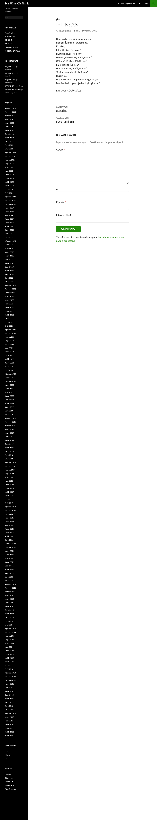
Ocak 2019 (9, 444)
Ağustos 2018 (10, 462)
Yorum (60, 150)
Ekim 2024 (9, 189)
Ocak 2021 (9, 355)
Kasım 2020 (9, 363)
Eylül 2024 (9, 193)
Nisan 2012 (9, 717)
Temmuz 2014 (10, 632)
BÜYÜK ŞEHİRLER (65, 120)
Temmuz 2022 (10, 289)
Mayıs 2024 (9, 208)
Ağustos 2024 (10, 197)
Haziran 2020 (10, 381)
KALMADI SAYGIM (12, 90)
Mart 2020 (9, 392)
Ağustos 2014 (10, 628)
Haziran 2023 (10, 248)
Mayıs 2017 (9, 518)
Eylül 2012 (9, 710)
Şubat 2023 (9, 263)
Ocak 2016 (9, 566)
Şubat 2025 (9, 175)
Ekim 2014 (9, 621)
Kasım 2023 (9, 230)
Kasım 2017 (9, 496)
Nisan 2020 (9, 389)
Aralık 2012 (9, 699)
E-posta (61, 202)
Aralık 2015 (9, 569)
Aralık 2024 (9, 182)
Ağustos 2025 (10, 152)
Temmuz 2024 (10, 200)
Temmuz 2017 (10, 510)
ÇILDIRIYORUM (11, 47)
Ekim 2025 (9, 145)
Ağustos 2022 (10, 285)
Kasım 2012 (9, 702)
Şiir (58, 20)
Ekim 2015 (9, 577)
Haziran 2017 (10, 514)
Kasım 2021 (9, 319)
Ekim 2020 (9, 366)
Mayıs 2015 (9, 595)
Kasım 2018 (9, 451)
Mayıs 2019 (9, 429)
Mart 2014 (9, 647)
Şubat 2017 (9, 529)
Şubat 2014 (9, 651)
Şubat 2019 (9, 440)
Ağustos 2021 (10, 330)
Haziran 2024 (10, 204)
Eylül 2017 (9, 503)
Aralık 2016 (9, 536)
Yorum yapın (90, 31)
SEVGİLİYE (62, 109)
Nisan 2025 (9, 167)
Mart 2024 (9, 215)
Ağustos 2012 (10, 713)
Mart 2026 (9, 127)
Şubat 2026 (9, 130)
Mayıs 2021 (9, 341)
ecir (78, 31)
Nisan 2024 (9, 211)
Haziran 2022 (10, 293)
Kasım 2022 (9, 274)
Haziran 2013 (10, 680)
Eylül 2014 (9, 625)
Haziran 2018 (10, 470)
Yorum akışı (9, 785)
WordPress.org (10, 789)
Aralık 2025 (9, 138)
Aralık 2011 (9, 732)
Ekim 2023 (9, 234)
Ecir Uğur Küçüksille (17, 3)
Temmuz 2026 (10, 112)
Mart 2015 (9, 603)
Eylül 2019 (9, 414)
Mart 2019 (9, 437)
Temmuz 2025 (10, 156)
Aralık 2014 (9, 614)
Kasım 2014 (9, 617)
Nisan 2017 (9, 521)
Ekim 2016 (9, 540)
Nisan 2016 (9, 555)
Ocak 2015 (9, 610)
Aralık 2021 (9, 315)
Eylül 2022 (9, 282)
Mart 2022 (9, 304)
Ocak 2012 (9, 728)
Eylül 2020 (9, 370)
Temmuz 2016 (10, 544)
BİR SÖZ (8, 40)
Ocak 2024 (9, 223)
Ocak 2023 (9, 267)
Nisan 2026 (9, 123)
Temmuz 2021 (10, 333)
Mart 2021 (9, 348)
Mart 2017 (9, 525)
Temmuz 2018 (10, 466)
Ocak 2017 (9, 533)
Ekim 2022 (9, 278)
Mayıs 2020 (9, 385)
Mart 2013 (9, 688)
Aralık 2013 (9, 658)
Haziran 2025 (10, 160)
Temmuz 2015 (10, 588)
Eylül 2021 (9, 326)
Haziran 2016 (10, 547)
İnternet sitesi (63, 215)
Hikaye (7, 755)
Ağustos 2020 (10, 374)
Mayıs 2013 (9, 684)
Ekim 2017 (9, 499)
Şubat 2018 (9, 485)
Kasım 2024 (9, 186)
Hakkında (143, 3)
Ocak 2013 (9, 695)
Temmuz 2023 (10, 245)
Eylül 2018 (9, 459)
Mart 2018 (9, 481)
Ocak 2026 (9, 134)
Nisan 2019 (9, 433)
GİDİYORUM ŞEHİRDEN (126, 3)
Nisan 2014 (9, 643)
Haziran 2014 (10, 636)
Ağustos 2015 (10, 584)
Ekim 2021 (9, 322)
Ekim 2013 (9, 665)
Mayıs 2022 (9, 296)
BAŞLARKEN (10, 67)
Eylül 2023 (9, 237)
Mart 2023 (9, 259)
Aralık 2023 (9, 226)
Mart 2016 (9, 558)
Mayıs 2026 (9, 119)
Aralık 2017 (9, 492)
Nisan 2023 (9, 256)
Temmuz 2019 (10, 422)
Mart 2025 (9, 171)
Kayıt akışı (9, 782)
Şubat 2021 (9, 352)
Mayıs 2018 (9, 474)
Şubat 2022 (9, 307)
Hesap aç (8, 774)
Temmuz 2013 (10, 676)
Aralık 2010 (9, 736)
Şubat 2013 (9, 691)
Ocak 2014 (9, 654)
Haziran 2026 (10, 116)
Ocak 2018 (9, 488)
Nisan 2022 (9, 300)
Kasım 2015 (9, 573)
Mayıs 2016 (9, 551)
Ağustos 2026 (10, 108)
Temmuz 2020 (10, 378)
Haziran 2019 (10, 426)
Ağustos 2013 (10, 673)
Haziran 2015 (10, 592)
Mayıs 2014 (9, 640)
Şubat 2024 (9, 219)
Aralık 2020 (9, 359)
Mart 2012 (9, 721)
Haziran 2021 (10, 337)
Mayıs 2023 (9, 252)
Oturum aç (9, 778)
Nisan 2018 (9, 477)
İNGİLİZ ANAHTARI (12, 51)
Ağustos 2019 (10, 418)
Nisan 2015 (9, 599)
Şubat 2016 (9, 562)
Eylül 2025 (9, 149)
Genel (7, 751)
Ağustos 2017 (10, 507)
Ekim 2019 (9, 411)
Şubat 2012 (9, 724)
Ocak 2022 (9, 311)
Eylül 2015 (9, 581)
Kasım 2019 (9, 407)
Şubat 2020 (9, 396)
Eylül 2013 (9, 669)
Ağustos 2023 (10, 241)
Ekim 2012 (9, 706)
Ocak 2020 (9, 400)
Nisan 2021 (9, 344)
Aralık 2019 (9, 403)
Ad (58, 189)
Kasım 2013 (9, 662)
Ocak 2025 (9, 178)
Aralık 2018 (9, 448)
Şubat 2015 (9, 606)
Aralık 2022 (9, 271)
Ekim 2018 (9, 455)
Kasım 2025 (9, 141)
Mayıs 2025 (9, 164)
